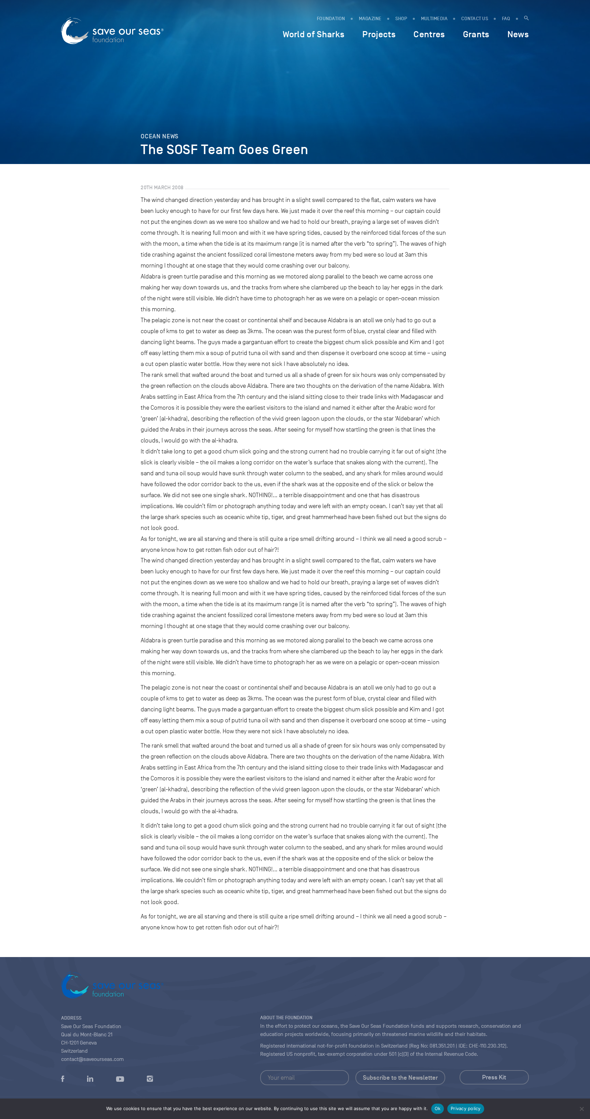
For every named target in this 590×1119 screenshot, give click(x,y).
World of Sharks (314, 34)
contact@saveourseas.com (92, 1059)
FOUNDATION (331, 19)
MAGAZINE (370, 19)
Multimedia (434, 19)
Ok (438, 1108)
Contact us (474, 19)
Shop (401, 19)
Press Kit (494, 1077)
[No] (581, 1108)
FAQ (506, 19)
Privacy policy (466, 1108)
